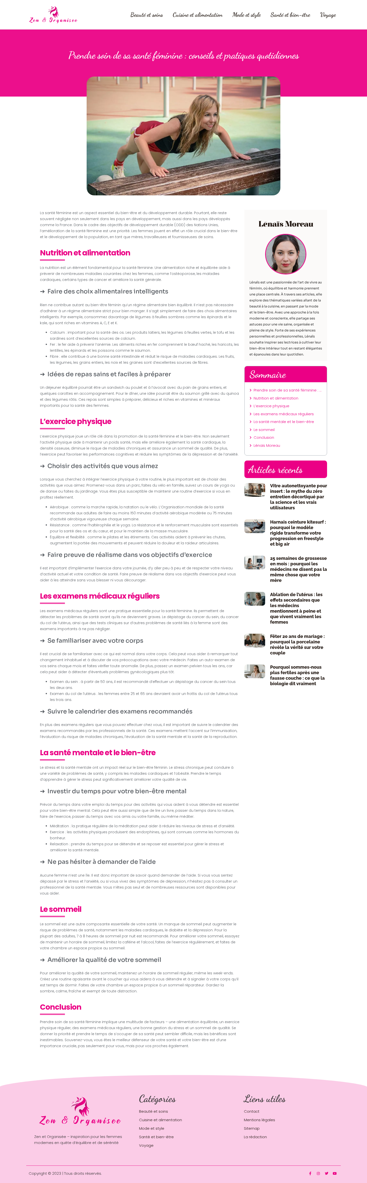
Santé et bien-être (290, 14)
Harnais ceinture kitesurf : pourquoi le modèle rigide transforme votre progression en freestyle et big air (298, 533)
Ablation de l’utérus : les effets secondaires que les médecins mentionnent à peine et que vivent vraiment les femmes (296, 608)
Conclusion (264, 437)
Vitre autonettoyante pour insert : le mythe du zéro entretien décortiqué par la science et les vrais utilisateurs (298, 496)
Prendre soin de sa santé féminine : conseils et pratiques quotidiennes (288, 390)
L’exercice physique (271, 406)
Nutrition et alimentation (276, 398)
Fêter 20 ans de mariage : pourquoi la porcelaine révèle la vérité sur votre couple (297, 644)
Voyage (328, 14)
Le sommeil (264, 429)
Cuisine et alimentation (197, 14)
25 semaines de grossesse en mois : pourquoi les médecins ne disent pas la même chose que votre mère (298, 569)
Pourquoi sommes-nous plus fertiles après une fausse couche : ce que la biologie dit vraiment (297, 675)
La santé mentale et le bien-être (284, 421)
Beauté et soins (146, 14)
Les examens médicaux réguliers (284, 414)
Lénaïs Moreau (267, 445)
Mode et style (246, 14)
